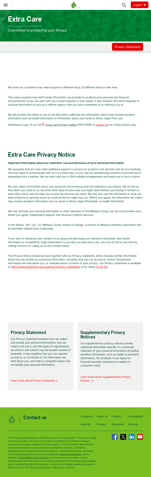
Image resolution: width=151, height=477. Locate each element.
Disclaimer (118, 424)
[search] (125, 5)
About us (102, 416)
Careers (116, 416)
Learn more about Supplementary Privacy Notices (105, 378)
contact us (101, 124)
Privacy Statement (127, 47)
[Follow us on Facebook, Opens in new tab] (115, 437)
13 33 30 (101, 266)
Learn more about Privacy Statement (33, 380)
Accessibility (135, 416)
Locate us (86, 416)
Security (86, 424)
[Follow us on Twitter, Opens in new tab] (123, 437)
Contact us (34, 417)
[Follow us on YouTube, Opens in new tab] (140, 437)
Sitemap (133, 424)
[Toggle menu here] (5, 4)
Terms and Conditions (70, 454)
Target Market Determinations (33, 457)
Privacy (101, 424)
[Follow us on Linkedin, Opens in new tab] (132, 437)
